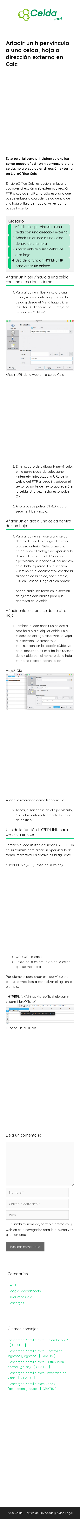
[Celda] (40, 14)
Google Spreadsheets (24, 1291)
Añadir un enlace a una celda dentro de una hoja (39, 241)
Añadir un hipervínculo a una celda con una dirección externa (41, 229)
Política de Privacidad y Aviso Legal (49, 1513)
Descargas (16, 1303)
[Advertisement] (40, 114)
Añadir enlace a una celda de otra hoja (39, 252)
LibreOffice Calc (20, 1297)
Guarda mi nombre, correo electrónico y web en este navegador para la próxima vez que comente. (39, 1229)
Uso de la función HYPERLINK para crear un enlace (39, 263)
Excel (12, 1285)
